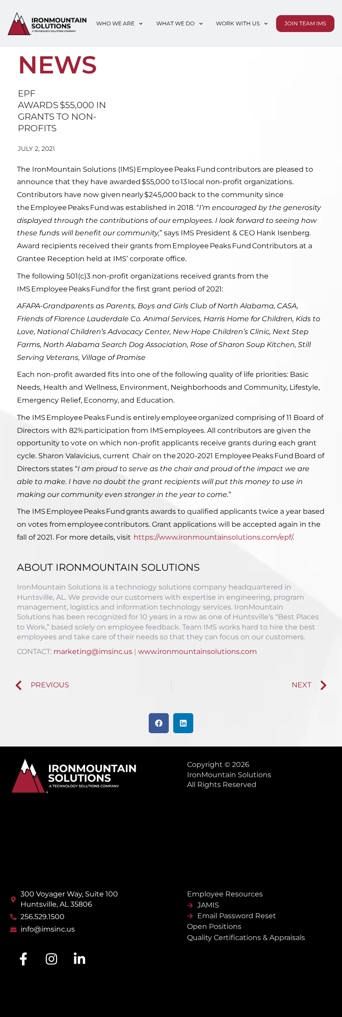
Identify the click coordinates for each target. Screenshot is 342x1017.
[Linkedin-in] (79, 959)
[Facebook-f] (23, 959)
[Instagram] (51, 959)
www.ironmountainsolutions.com (197, 651)
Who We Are (115, 23)
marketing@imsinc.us (92, 651)
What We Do (175, 23)
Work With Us (238, 23)
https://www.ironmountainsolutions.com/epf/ (213, 537)
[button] (159, 723)
